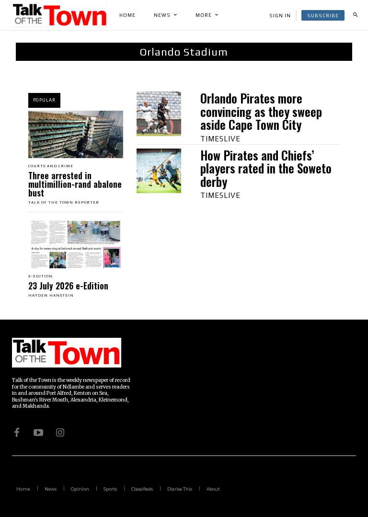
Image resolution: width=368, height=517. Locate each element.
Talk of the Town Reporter (63, 202)
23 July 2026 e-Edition (68, 285)
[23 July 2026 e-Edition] (75, 244)
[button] (355, 15)
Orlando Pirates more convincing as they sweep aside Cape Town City (261, 111)
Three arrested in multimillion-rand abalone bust (75, 184)
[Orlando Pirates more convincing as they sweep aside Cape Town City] (159, 114)
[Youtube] (38, 432)
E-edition (40, 276)
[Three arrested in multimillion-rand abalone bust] (75, 134)
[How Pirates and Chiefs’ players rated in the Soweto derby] (159, 171)
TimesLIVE (220, 139)
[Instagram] (60, 432)
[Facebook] (17, 432)
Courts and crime (50, 166)
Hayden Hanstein (51, 295)
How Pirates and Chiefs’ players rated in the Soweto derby (266, 168)
